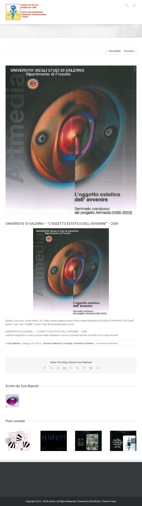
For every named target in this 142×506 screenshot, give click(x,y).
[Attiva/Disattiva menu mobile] (134, 6)
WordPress (94, 501)
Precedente (115, 51)
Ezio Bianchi (14, 343)
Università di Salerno (83, 343)
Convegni (67, 343)
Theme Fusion (109, 501)
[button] (8, 441)
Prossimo (129, 51)
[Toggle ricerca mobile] (127, 6)
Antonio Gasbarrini (52, 343)
